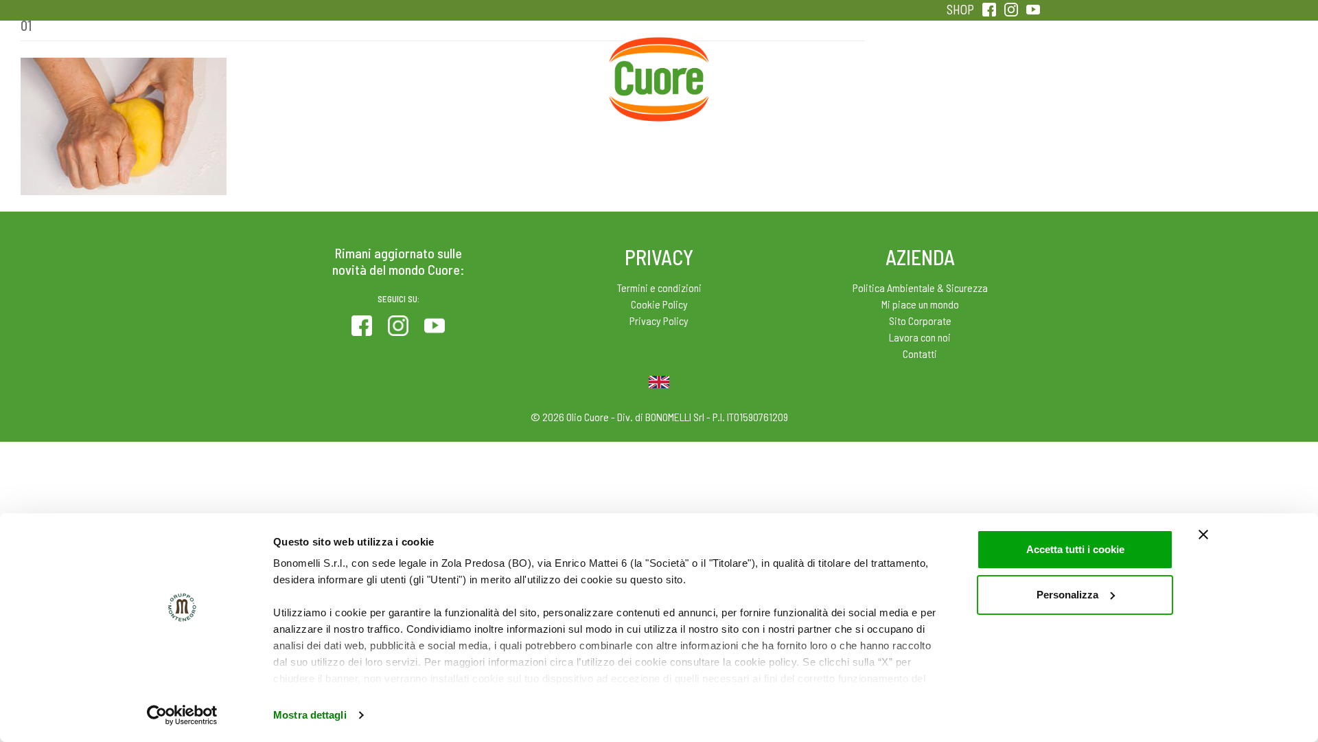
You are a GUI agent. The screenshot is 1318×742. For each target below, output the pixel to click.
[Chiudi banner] (1203, 534)
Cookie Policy (659, 304)
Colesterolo (441, 68)
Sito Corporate (920, 320)
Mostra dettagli (310, 715)
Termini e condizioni (659, 287)
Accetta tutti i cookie (1075, 549)
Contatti (920, 353)
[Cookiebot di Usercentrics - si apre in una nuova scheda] (182, 715)
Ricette (550, 68)
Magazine (768, 68)
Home (659, 53)
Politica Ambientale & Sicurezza (920, 287)
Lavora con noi (920, 337)
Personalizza (1067, 594)
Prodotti (332, 68)
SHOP (960, 9)
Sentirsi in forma (985, 68)
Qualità (877, 68)
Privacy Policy (659, 320)
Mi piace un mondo (920, 304)
